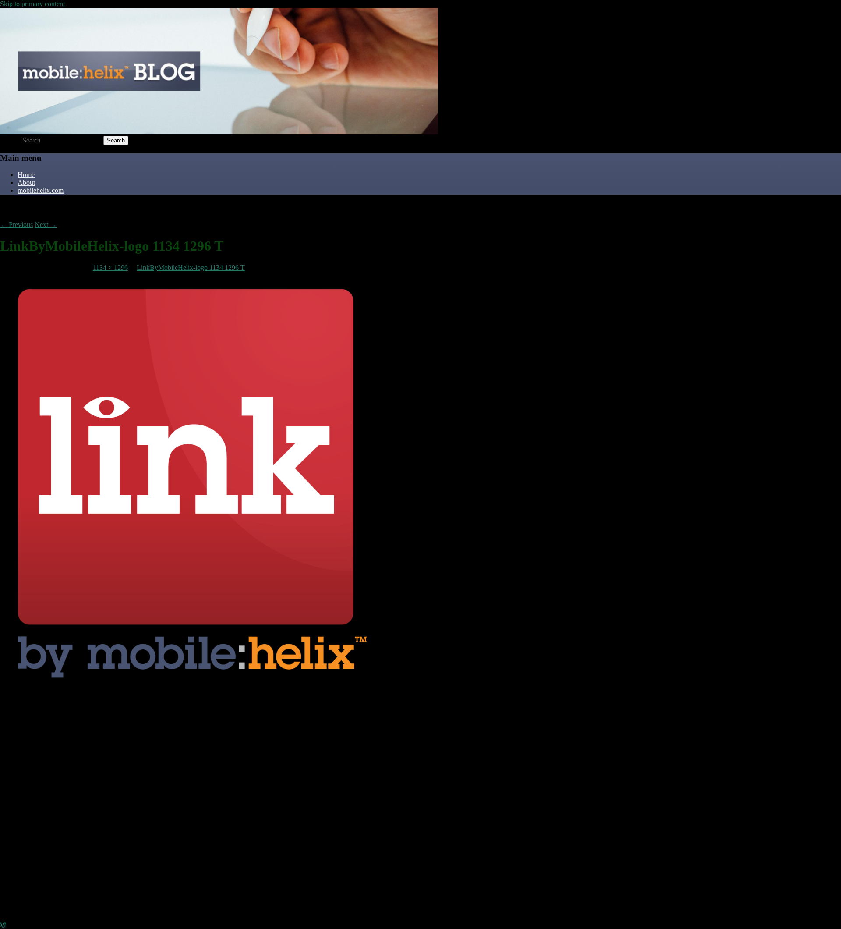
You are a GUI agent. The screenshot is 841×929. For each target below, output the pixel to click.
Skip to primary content (32, 3)
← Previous (16, 224)
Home (26, 174)
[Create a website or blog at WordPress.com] (3, 925)
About (26, 182)
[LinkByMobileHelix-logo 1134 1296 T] (185, 694)
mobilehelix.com (41, 190)
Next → (46, 224)
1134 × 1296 (110, 267)
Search (9, 140)
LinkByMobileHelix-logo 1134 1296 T (191, 267)
